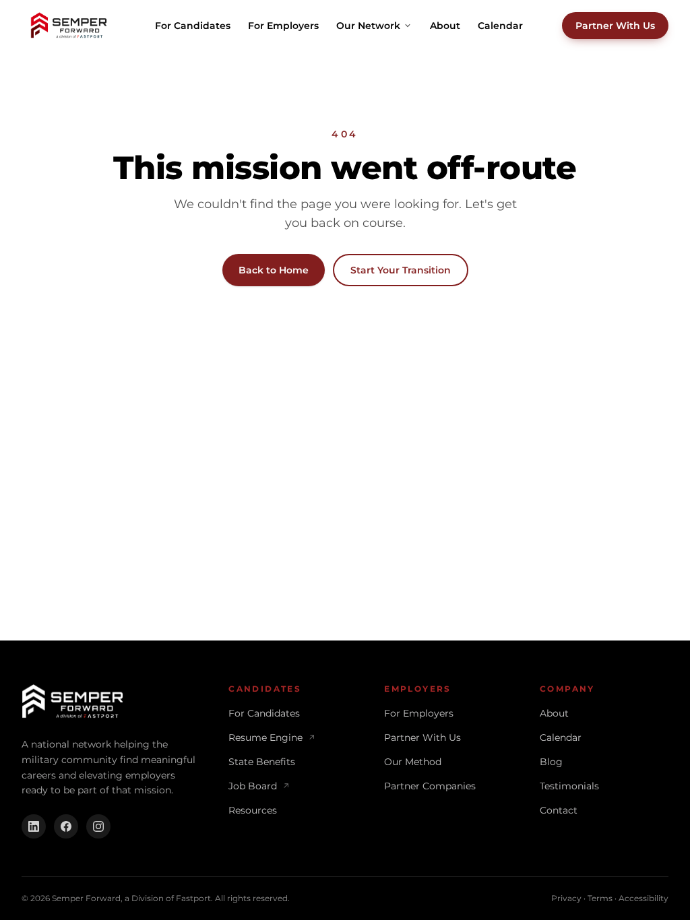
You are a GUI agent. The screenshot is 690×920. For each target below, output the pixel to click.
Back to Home (274, 270)
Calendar (500, 26)
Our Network (368, 26)
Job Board (259, 786)
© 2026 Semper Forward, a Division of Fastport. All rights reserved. (156, 898)
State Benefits (261, 762)
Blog (551, 762)
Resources (252, 810)
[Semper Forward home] (69, 25)
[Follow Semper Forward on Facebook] (66, 826)
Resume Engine (271, 737)
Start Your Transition (400, 270)
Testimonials (569, 786)
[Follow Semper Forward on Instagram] (98, 826)
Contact (558, 810)
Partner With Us (615, 26)
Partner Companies (430, 786)
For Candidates (192, 26)
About (445, 26)
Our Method (412, 762)
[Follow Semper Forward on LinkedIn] (34, 826)
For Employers (283, 26)
